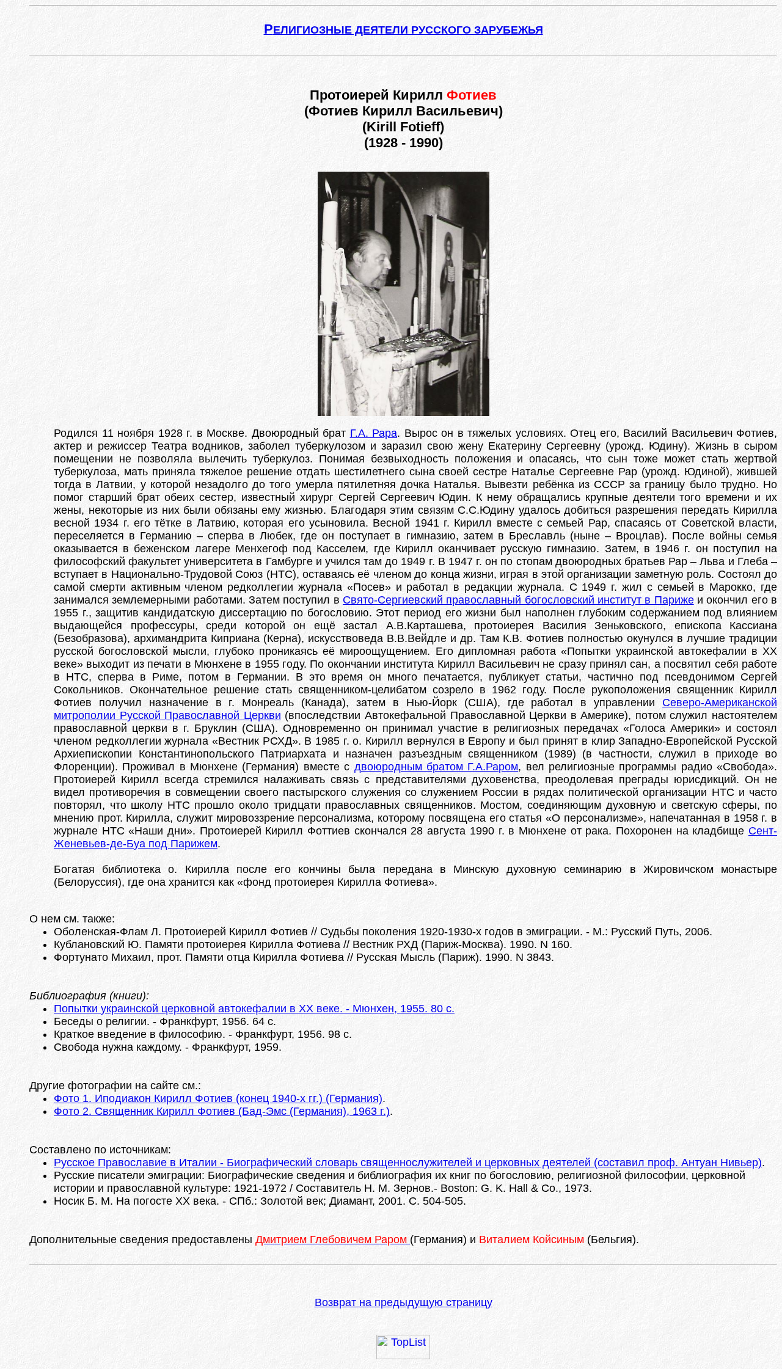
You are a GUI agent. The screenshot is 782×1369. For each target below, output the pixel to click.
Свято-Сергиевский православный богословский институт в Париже (518, 600)
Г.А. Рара (374, 433)
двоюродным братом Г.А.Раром (436, 767)
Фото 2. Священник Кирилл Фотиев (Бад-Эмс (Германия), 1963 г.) (222, 1111)
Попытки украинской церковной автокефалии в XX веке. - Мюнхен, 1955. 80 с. (254, 1008)
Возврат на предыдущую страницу (403, 1302)
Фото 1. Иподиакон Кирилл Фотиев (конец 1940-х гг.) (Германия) (218, 1098)
